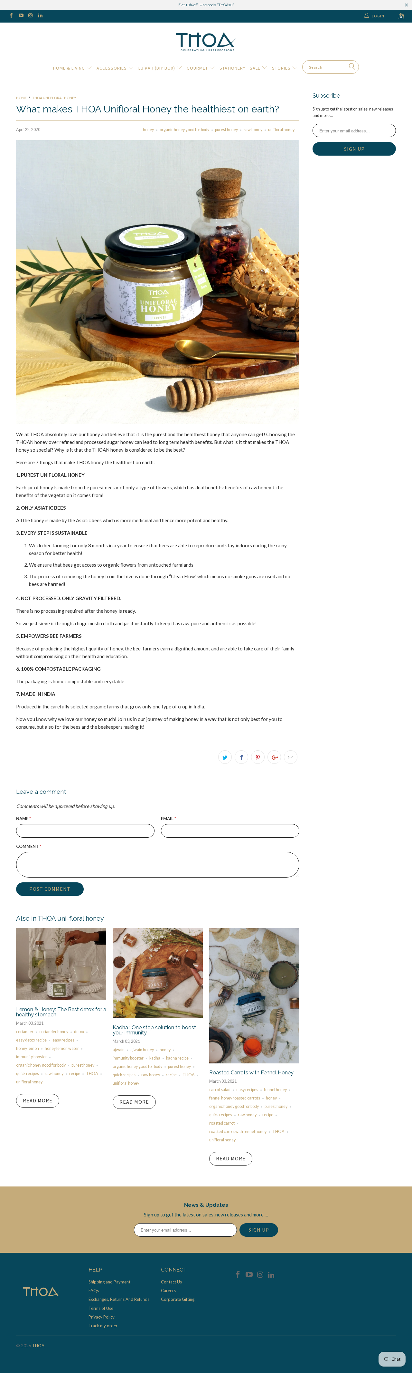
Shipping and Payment (109, 1281)
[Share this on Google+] (274, 757)
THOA (92, 1073)
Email (168, 818)
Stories (282, 68)
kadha (154, 1058)
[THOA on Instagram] (30, 16)
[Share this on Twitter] (225, 757)
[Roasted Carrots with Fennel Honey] (254, 1061)
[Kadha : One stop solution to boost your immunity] (158, 1016)
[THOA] (206, 42)
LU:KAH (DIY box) (157, 68)
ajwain (119, 1049)
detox (79, 1031)
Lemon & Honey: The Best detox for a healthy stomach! (61, 1012)
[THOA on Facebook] (11, 16)
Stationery (233, 68)
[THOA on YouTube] (20, 16)
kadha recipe (177, 1058)
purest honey (226, 129)
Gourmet (198, 68)
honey (148, 129)
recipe (74, 1073)
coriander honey (53, 1031)
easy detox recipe (31, 1040)
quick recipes (27, 1073)
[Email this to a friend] (290, 757)
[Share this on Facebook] (241, 757)
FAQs (94, 1290)
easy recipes (63, 1040)
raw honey (253, 129)
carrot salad (219, 1089)
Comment (28, 846)
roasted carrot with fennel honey (238, 1131)
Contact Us (171, 1281)
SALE (256, 68)
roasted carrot (222, 1123)
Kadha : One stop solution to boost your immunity (154, 1030)
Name (23, 818)
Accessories (112, 68)
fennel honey (275, 1089)
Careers (168, 1290)
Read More (37, 1100)
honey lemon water (62, 1048)
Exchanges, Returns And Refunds (119, 1299)
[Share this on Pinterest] (258, 757)
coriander (24, 1031)
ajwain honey (142, 1049)
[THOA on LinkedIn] (40, 16)
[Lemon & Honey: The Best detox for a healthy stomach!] (61, 998)
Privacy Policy (102, 1317)
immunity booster (31, 1056)
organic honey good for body (184, 129)
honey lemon (27, 1048)
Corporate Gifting (177, 1299)
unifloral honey (281, 129)
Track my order (103, 1325)
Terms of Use (101, 1308)
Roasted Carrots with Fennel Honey (251, 1073)
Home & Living (69, 68)
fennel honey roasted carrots (234, 1098)
